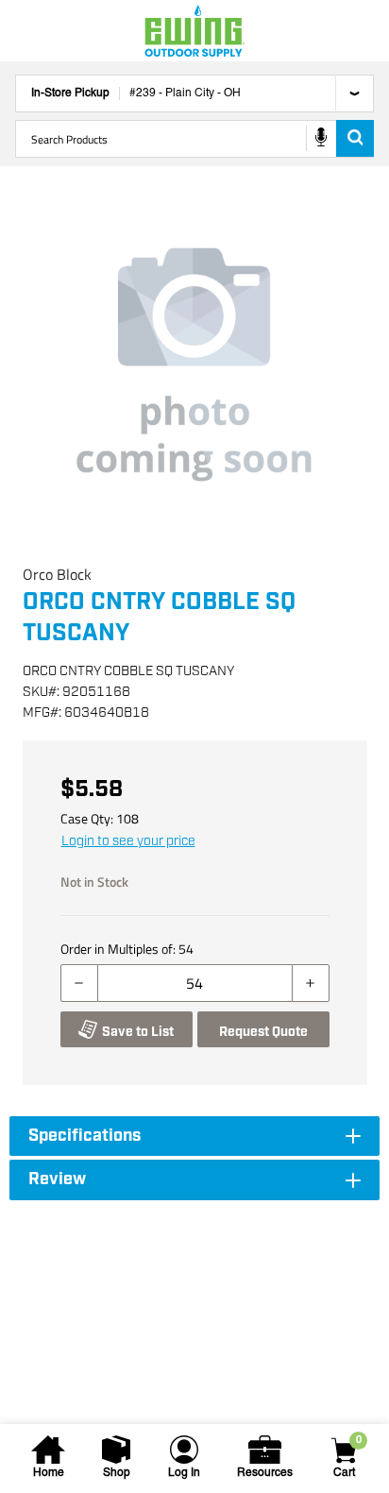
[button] (194, 364)
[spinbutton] (195, 983)
